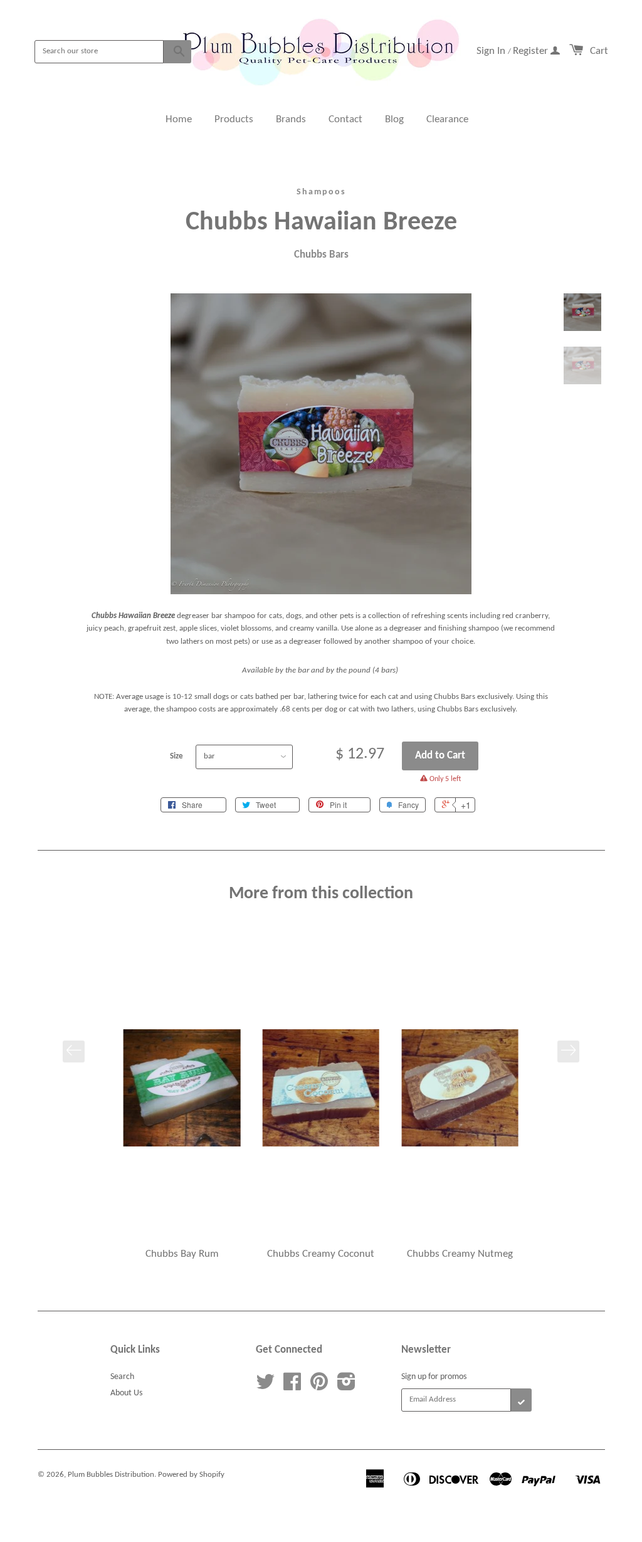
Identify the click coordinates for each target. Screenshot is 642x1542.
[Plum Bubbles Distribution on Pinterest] (319, 1387)
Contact (345, 119)
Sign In (492, 51)
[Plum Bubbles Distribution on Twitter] (265, 1387)
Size (176, 756)
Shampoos (321, 192)
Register (531, 51)
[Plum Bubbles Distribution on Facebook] (292, 1387)
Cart (599, 51)
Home (179, 119)
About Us (126, 1393)
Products (233, 119)
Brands (291, 119)
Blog (394, 119)
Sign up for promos (433, 1377)
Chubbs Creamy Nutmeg (460, 1254)
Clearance (447, 119)
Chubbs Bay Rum (182, 1254)
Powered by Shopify (191, 1475)
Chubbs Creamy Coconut (320, 1254)
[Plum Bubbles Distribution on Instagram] (346, 1387)
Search (122, 1377)
